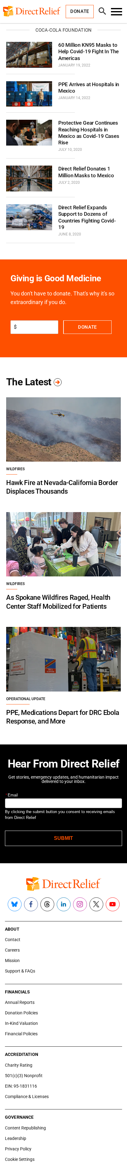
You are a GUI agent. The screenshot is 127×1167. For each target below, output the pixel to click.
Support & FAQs (20, 970)
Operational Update (25, 699)
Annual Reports (20, 1002)
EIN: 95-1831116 (21, 1086)
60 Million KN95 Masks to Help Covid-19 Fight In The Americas (88, 51)
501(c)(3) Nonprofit (24, 1075)
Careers (12, 950)
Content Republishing (25, 1127)
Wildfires (15, 469)
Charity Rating (18, 1065)
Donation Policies (21, 1012)
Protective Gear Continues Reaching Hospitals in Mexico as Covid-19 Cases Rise (88, 133)
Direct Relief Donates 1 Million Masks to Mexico (86, 172)
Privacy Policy (18, 1148)
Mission (12, 960)
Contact (12, 939)
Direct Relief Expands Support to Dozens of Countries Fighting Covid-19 (87, 217)
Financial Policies (21, 1033)
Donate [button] (79, 11)
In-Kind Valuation (21, 1023)
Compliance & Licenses (27, 1096)
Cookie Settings (20, 1159)
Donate (87, 327)
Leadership (15, 1138)
